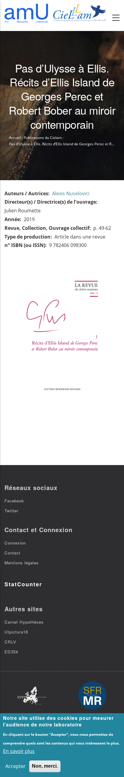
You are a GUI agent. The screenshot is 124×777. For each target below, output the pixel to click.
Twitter (11, 510)
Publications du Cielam (43, 137)
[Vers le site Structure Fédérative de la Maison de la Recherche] (92, 696)
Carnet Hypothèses (24, 622)
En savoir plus (19, 751)
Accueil (15, 137)
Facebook (14, 501)
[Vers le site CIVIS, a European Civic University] (31, 695)
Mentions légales (22, 563)
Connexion (15, 543)
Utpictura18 (16, 632)
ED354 (11, 652)
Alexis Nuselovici (70, 193)
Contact (12, 553)
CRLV (10, 642)
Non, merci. (45, 766)
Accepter (15, 766)
